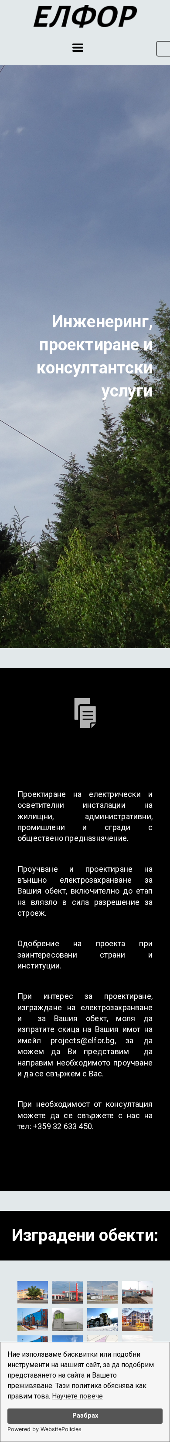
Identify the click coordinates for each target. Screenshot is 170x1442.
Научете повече (77, 1396)
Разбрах (85, 1415)
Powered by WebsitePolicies (44, 1429)
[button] (77, 47)
